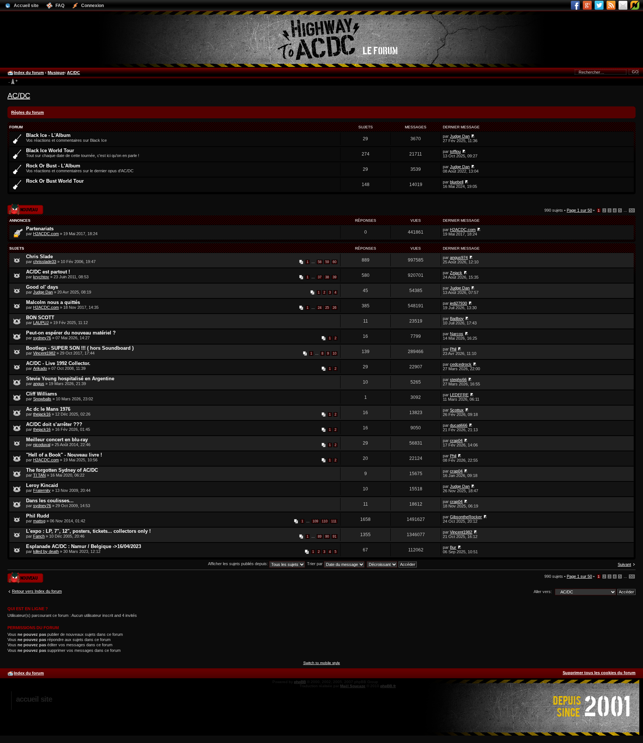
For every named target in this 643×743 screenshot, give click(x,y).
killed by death (46, 551)
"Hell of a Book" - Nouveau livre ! (64, 455)
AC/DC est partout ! (48, 272)
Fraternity (42, 490)
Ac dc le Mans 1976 (48, 409)
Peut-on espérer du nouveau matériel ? (71, 333)
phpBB (300, 682)
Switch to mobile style (321, 663)
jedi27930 (458, 303)
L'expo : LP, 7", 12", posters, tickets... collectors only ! (88, 531)
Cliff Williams (41, 394)
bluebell (456, 182)
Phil (453, 349)
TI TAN (39, 475)
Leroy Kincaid (42, 485)
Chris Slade (39, 256)
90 (327, 536)
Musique (56, 72)
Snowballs (42, 399)
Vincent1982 (44, 353)
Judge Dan (460, 136)
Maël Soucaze (352, 686)
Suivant (624, 564)
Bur (453, 547)
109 (315, 521)
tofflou (455, 151)
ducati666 (458, 425)
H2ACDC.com (46, 233)
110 (324, 521)
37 (320, 277)
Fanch (39, 536)
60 (334, 262)
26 (334, 308)
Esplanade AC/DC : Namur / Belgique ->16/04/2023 (83, 546)
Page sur (579, 210)
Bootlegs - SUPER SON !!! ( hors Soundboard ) (80, 348)
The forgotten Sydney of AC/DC (62, 470)
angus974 (459, 257)
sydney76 (42, 338)
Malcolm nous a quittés (53, 302)
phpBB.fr (388, 686)
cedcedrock (460, 364)
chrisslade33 (44, 261)
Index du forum (29, 72)
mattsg (39, 521)
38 (327, 277)
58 (320, 262)
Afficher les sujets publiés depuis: (238, 563)
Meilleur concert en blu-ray (57, 439)
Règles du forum (27, 112)
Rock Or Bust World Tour (55, 181)
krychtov (41, 277)
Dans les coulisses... (50, 500)
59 (327, 262)
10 (334, 353)
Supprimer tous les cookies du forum (599, 672)
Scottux (457, 410)
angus (38, 383)
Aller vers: (543, 591)
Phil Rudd (37, 516)
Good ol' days (42, 287)
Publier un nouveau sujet (24, 206)
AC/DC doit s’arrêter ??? (54, 424)
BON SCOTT (40, 317)
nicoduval (41, 444)
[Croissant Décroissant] (392, 563)
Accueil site (34, 699)
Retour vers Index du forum (37, 591)
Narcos (456, 334)
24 (320, 308)
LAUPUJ (41, 322)
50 (632, 210)
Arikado (40, 368)
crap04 (456, 440)
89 (320, 536)
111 (333, 521)
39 (334, 277)
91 (334, 536)
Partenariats (40, 228)
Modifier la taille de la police (12, 82)
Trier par (315, 563)
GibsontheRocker (466, 517)
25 (327, 308)
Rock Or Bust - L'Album (53, 166)
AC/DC (73, 72)
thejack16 (42, 414)
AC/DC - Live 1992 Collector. (58, 363)
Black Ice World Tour (50, 150)
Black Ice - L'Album (48, 135)
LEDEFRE (459, 395)
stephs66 (458, 379)
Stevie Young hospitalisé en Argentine (70, 378)
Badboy (457, 318)
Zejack (456, 272)
